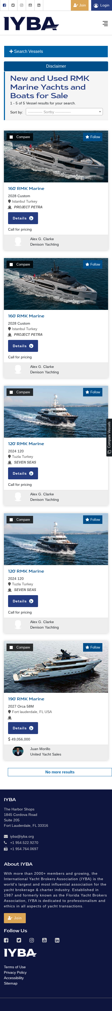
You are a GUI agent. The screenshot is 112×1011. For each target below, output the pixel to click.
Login (104, 5)
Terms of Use (15, 967)
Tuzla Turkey (22, 456)
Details (20, 218)
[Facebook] (4, 5)
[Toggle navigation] (105, 23)
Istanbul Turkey (24, 201)
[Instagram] (21, 5)
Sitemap (10, 983)
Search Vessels (28, 51)
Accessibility (14, 978)
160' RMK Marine (26, 188)
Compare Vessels (109, 435)
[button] (15, 918)
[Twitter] (13, 5)
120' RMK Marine (26, 443)
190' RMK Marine (26, 699)
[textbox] (64, 112)
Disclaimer (56, 66)
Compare (23, 137)
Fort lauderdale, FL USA (31, 712)
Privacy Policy (15, 972)
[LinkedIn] (38, 5)
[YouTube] (30, 5)
